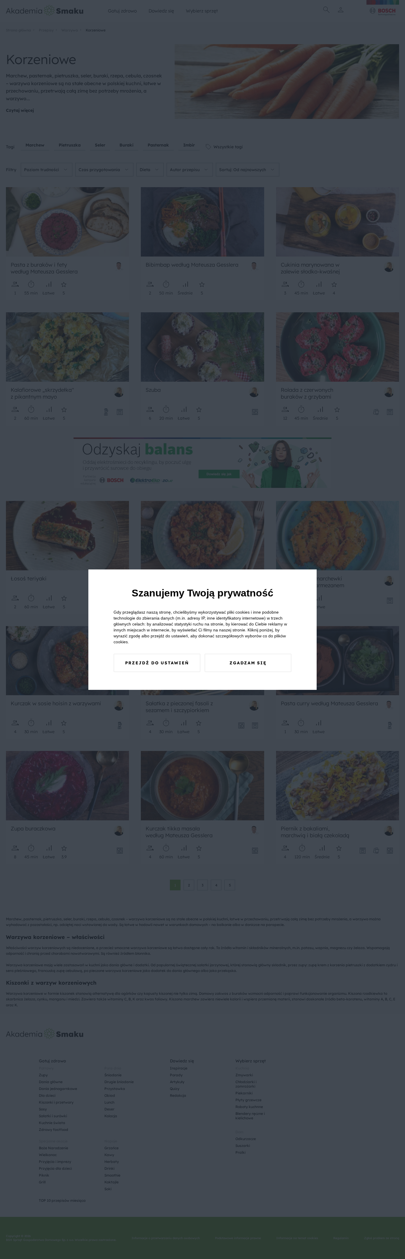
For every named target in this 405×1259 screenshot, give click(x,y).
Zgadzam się (248, 663)
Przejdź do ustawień (157, 663)
